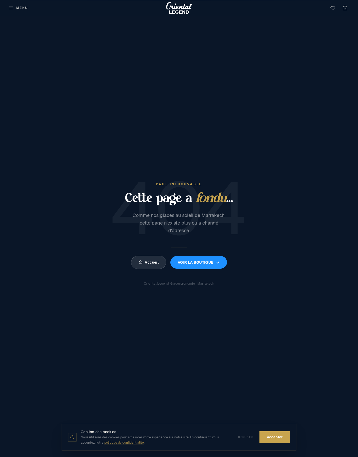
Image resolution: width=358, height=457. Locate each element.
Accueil (151, 262)
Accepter (275, 437)
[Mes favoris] (332, 8)
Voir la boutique (196, 262)
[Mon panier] (345, 8)
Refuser (245, 437)
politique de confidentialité (124, 442)
